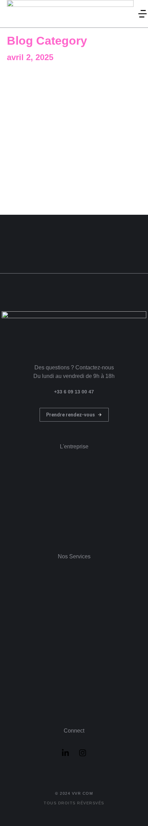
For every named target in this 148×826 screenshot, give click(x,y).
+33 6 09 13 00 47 (74, 391)
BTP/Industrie (61, 79)
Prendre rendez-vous (70, 414)
